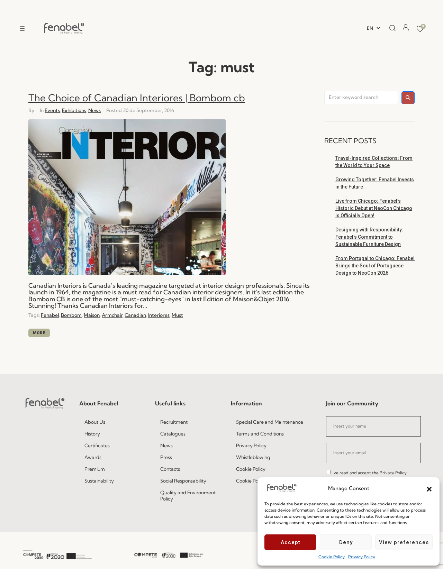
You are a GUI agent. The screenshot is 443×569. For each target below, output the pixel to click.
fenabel (50, 315)
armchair (112, 315)
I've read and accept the (369, 472)
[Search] (390, 28)
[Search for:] (361, 97)
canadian (135, 315)
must (177, 315)
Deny (346, 542)
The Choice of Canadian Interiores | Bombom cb (136, 98)
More (39, 333)
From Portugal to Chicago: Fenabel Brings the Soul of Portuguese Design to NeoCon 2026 (375, 266)
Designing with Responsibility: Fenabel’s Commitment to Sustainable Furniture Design (369, 237)
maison (92, 315)
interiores (159, 315)
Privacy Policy (361, 556)
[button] (429, 488)
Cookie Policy (331, 556)
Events (52, 110)
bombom (71, 315)
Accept (290, 542)
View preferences (404, 542)
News (94, 110)
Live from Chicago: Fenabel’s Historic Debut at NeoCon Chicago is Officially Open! (373, 208)
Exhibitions (74, 110)
